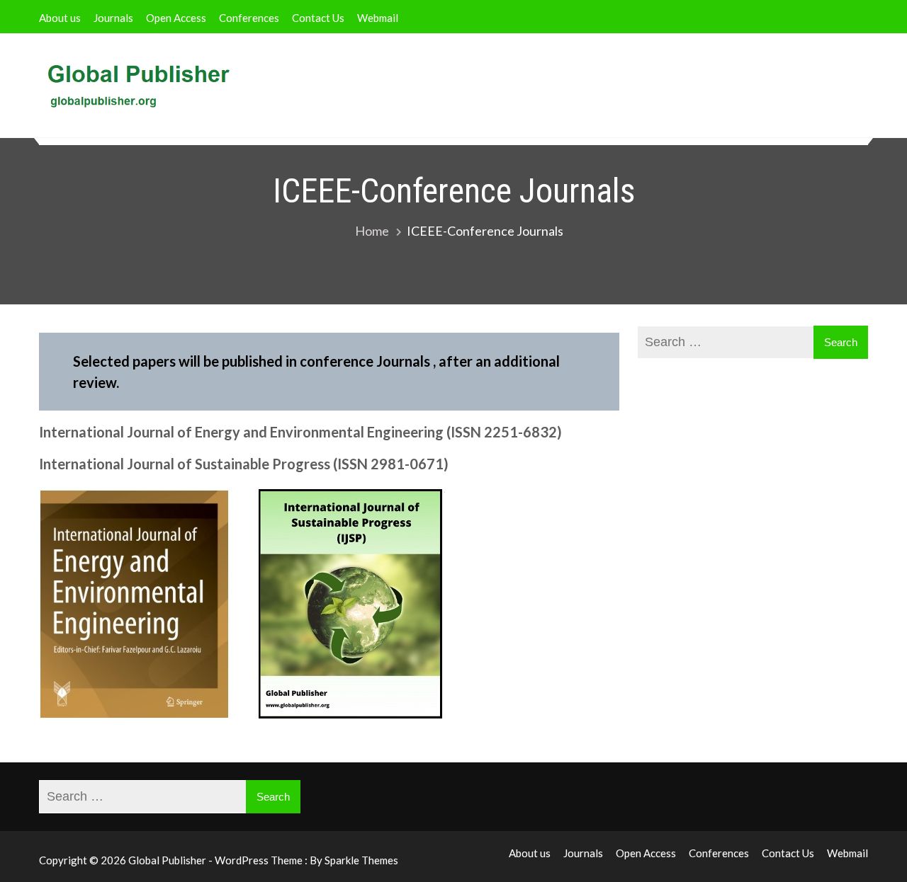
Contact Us (318, 17)
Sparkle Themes (361, 860)
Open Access (176, 17)
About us (60, 17)
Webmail (377, 17)
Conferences (249, 17)
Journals (113, 17)
